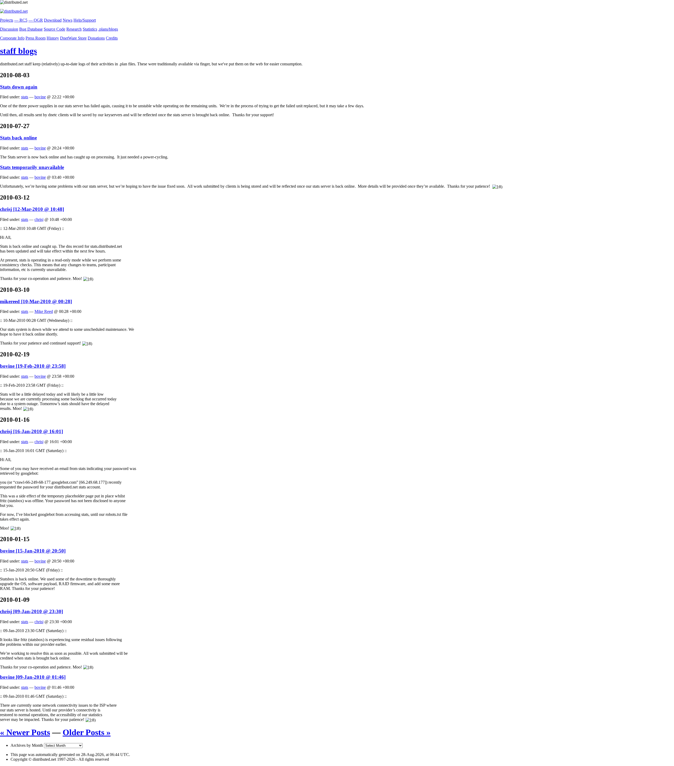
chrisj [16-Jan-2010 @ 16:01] (31, 431)
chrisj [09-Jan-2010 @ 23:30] (31, 611)
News (67, 20)
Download (53, 20)
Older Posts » (87, 732)
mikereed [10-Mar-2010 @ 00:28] (36, 301)
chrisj (38, 219)
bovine (40, 97)
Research (74, 29)
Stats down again (18, 87)
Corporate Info (12, 38)
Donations (96, 38)
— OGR (35, 20)
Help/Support (84, 20)
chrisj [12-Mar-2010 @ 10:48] (32, 209)
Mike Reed (43, 311)
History (53, 38)
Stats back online (18, 137)
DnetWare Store (73, 38)
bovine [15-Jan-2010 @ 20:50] (33, 551)
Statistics (90, 29)
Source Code (54, 29)
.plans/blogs (108, 29)
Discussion (9, 29)
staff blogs (18, 51)
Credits (112, 38)
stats (24, 97)
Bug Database (31, 29)
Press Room (36, 38)
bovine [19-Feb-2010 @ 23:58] (33, 366)
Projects (6, 20)
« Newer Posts (25, 732)
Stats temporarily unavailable (32, 167)
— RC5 (20, 20)
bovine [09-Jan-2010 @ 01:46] (33, 677)
